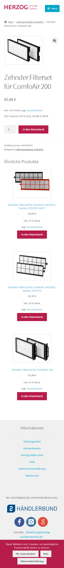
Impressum (32, 475)
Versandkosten (34, 110)
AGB (32, 462)
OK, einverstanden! (25, 553)
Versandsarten (32, 448)
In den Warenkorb (33, 129)
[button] (54, 40)
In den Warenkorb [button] (32, 234)
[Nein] (59, 554)
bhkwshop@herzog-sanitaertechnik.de (35, 534)
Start (10, 21)
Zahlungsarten (32, 441)
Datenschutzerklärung (32, 468)
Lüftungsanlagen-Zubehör (30, 21)
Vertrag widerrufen (32, 455)
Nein (46, 553)
